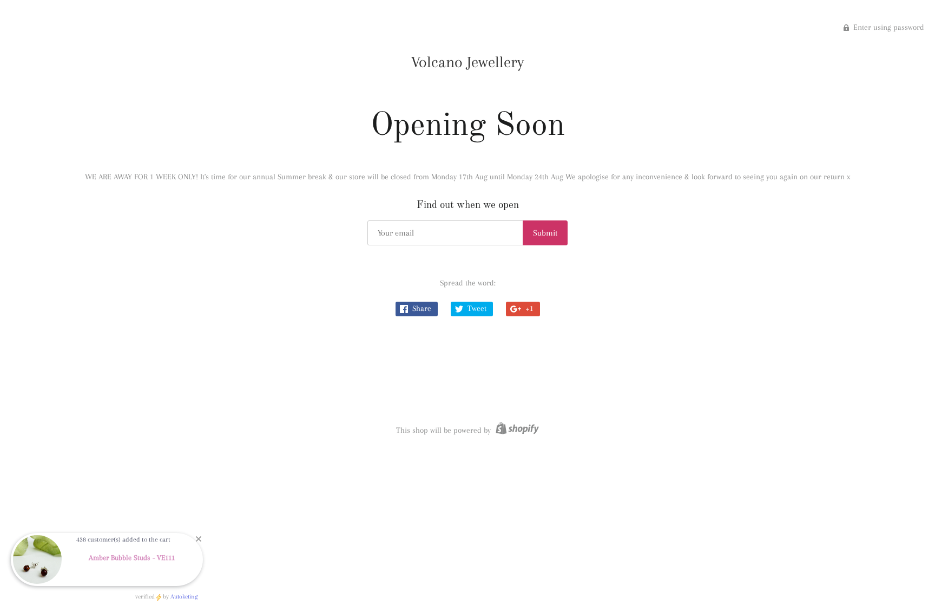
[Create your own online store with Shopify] (516, 430)
